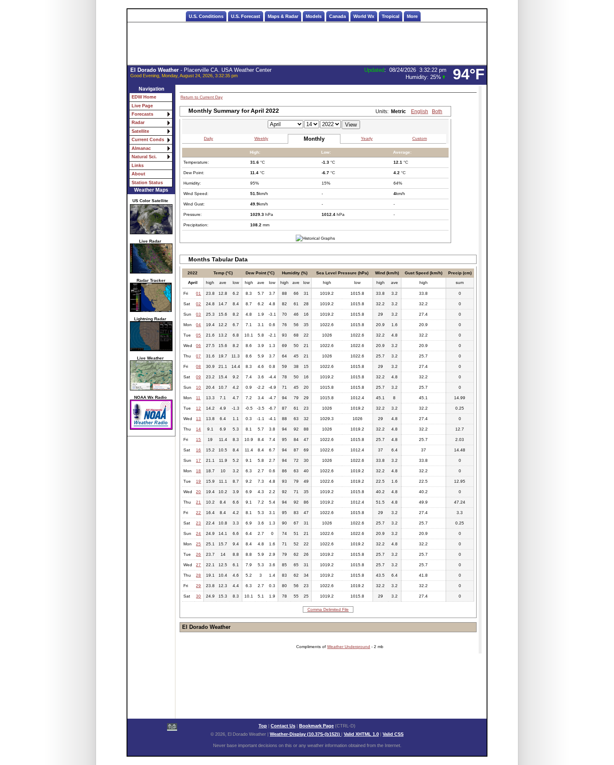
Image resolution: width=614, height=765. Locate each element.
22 (198, 512)
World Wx (363, 16)
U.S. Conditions (206, 16)
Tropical (390, 16)
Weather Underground (348, 646)
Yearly (367, 138)
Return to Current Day (201, 97)
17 (198, 460)
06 (198, 345)
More (412, 16)
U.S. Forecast (245, 16)
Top (263, 725)
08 (198, 366)
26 (198, 554)
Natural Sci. (144, 156)
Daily (208, 138)
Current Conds (148, 139)
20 (198, 491)
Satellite (140, 131)
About (138, 173)
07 (198, 356)
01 (198, 293)
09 (198, 377)
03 (198, 314)
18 (198, 471)
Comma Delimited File (328, 609)
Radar (138, 122)
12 (198, 408)
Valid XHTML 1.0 (361, 734)
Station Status (147, 182)
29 (198, 585)
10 (198, 387)
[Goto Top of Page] (172, 728)
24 (198, 533)
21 (198, 502)
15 (198, 439)
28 (198, 575)
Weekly (261, 138)
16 (198, 450)
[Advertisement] (307, 44)
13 (198, 418)
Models (314, 16)
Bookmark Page (316, 725)
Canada (337, 16)
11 (198, 397)
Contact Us (283, 725)
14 (198, 429)
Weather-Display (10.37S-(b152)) (305, 734)
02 (198, 303)
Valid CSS (393, 734)
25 (198, 544)
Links (138, 165)
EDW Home (144, 96)
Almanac (141, 148)
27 (198, 564)
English (419, 111)
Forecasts (142, 114)
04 (198, 324)
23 (198, 523)
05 (198, 335)
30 (198, 596)
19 (198, 481)
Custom (419, 138)
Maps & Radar (283, 16)
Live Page (142, 105)
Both (437, 111)
